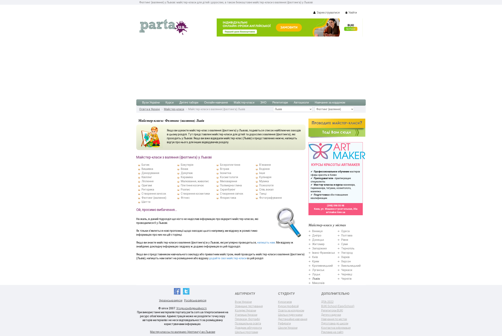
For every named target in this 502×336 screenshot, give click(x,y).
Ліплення (148, 181)
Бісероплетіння (230, 164)
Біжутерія (187, 164)
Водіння (264, 168)
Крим (315, 261)
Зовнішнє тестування (249, 306)
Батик (145, 164)
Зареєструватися (328, 12)
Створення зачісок (154, 193)
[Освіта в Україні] (163, 26)
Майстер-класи (244, 102)
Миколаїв (318, 283)
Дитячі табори (188, 102)
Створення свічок (231, 193)
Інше (262, 173)
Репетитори (280, 102)
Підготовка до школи (334, 323)
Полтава (346, 235)
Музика (264, 181)
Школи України (287, 327)
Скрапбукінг (228, 189)
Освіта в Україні (149, 109)
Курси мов (285, 301)
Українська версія (170, 300)
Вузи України (151, 102)
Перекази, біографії (247, 319)
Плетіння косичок (192, 185)
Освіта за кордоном (291, 310)
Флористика (228, 197)
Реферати (284, 323)
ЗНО (263, 102)
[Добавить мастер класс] (336, 128)
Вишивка (147, 168)
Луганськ (318, 270)
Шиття (146, 201)
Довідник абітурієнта (248, 327)
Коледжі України (245, 310)
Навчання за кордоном (330, 102)
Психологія (266, 185)
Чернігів (346, 278)
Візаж (184, 168)
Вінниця (317, 231)
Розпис (185, 189)
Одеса (345, 231)
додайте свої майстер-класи (228, 258)
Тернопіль (348, 248)
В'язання (265, 164)
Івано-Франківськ (323, 252)
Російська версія (195, 300)
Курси (170, 102)
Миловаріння (228, 181)
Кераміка (187, 177)
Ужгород (347, 252)
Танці (262, 193)
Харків (345, 257)
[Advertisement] (251, 65)
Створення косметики (195, 193)
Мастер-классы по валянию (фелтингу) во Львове (182, 331)
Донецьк (318, 239)
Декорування (150, 173)
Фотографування (270, 197)
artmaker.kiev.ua (335, 212)
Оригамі (147, 185)
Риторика (148, 189)
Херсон (346, 261)
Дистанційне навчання (292, 319)
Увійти (352, 12)
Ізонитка (225, 173)
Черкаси (346, 270)
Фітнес (185, 197)
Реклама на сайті (332, 332)
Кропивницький (322, 265)
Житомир (318, 244)
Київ (315, 257)
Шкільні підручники (290, 314)
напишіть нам (266, 242)
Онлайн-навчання (216, 102)
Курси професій (288, 306)
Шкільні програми (246, 332)
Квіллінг (147, 177)
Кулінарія (265, 177)
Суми (344, 244)
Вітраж (224, 168)
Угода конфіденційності (191, 308)
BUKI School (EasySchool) (337, 306)
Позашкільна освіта (248, 323)
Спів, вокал (266, 189)
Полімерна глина (231, 185)
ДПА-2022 (327, 301)
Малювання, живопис (195, 181)
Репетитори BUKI (332, 310)
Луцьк (316, 274)
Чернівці (346, 274)
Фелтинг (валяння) (154, 197)
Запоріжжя (319, 248)
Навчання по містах (334, 319)
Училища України (246, 314)
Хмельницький (351, 265)
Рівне (344, 239)
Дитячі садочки (331, 314)
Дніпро (316, 235)
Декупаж (187, 173)
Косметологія (229, 177)
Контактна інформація (336, 327)
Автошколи (301, 102)
